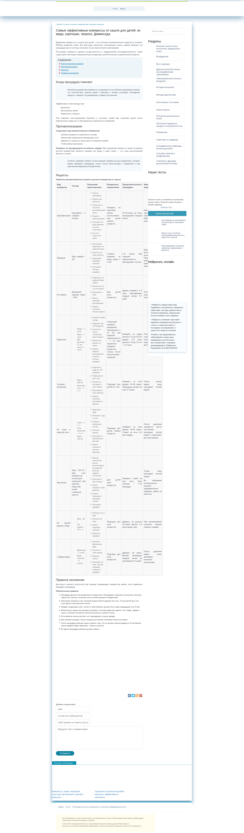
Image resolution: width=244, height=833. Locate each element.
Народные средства (96, 24)
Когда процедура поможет (72, 64)
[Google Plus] (140, 695)
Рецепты (65, 70)
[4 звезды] (113, 665)
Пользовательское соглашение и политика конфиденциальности (99, 807)
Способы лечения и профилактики (75, 24)
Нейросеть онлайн (161, 261)
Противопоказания (69, 67)
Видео (122, 9)
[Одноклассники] (136, 695)
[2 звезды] (113, 646)
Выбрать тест (166, 207)
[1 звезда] (75, 646)
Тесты (115, 9)
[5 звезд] (75, 684)
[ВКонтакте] (129, 695)
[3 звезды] (75, 665)
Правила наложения (70, 73)
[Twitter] (133, 695)
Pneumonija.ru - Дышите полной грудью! (74, 8)
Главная (59, 24)
